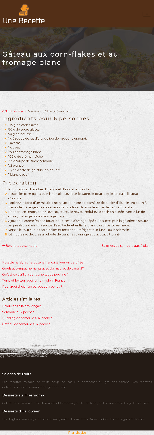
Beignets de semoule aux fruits (124, 245)
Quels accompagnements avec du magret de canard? (43, 268)
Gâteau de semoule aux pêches (26, 324)
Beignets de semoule (22, 245)
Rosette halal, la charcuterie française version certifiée (42, 262)
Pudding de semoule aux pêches (27, 318)
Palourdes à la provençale (22, 306)
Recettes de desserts (16, 111)
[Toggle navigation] (147, 14)
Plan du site (77, 432)
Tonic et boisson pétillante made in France (33, 280)
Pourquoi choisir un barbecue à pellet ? (32, 286)
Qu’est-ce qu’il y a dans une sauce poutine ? (35, 274)
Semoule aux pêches (18, 312)
